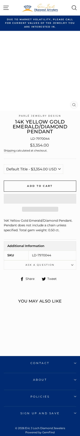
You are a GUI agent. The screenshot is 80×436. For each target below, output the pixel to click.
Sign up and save (40, 413)
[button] (40, 199)
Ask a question (40, 264)
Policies (40, 396)
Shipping (10, 150)
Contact (40, 363)
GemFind (48, 432)
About (40, 379)
